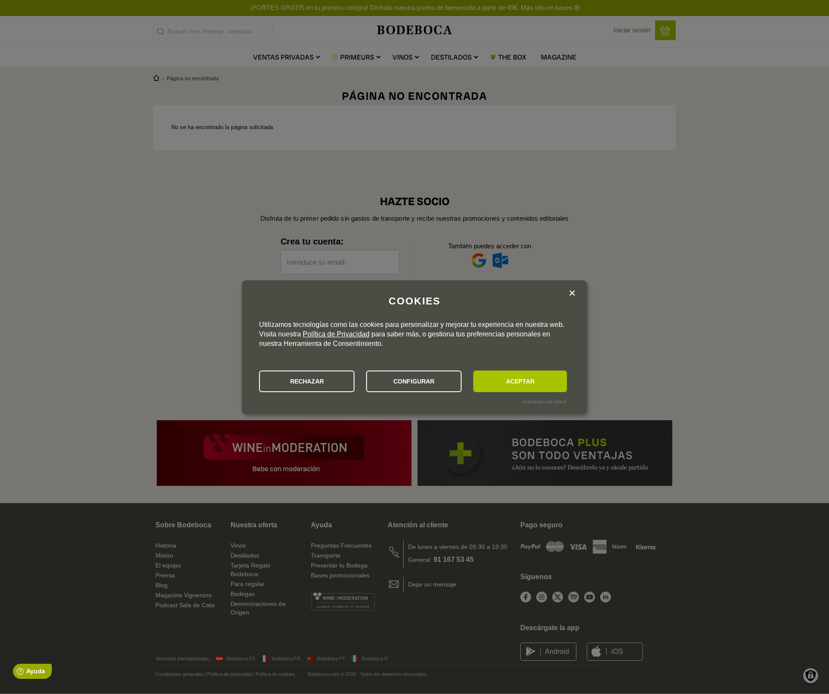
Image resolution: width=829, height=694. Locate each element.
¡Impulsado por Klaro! (544, 401)
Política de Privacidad (336, 334)
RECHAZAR (307, 381)
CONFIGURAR (413, 381)
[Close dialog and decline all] (572, 294)
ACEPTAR (520, 381)
